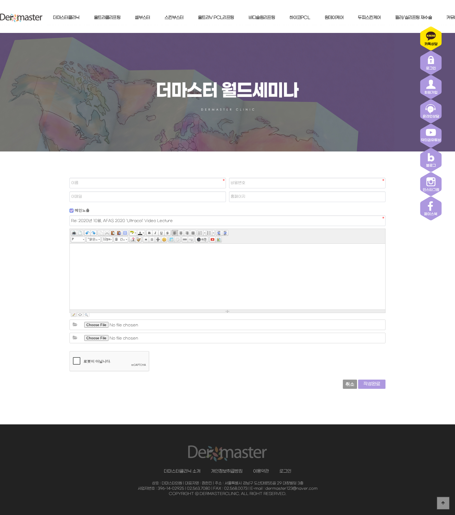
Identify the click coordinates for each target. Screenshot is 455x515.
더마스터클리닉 (66, 17)
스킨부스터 (174, 17)
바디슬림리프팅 (262, 17)
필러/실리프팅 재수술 (413, 17)
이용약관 (261, 471)
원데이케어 (334, 17)
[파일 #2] (75, 338)
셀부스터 (142, 17)
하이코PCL (299, 17)
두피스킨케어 (369, 17)
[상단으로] (443, 503)
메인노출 (82, 210)
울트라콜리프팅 (107, 17)
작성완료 (371, 384)
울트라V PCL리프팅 (216, 17)
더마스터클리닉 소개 (182, 471)
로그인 (285, 471)
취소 (349, 384)
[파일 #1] (75, 325)
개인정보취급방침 (227, 471)
